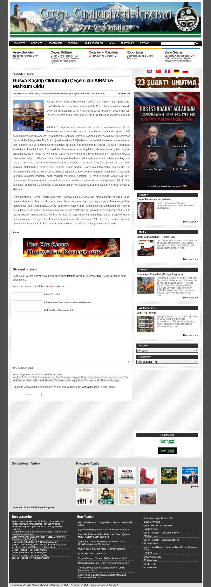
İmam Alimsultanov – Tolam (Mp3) (156, 236)
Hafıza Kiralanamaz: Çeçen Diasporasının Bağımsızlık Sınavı (105, 523)
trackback (72, 276)
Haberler (30, 74)
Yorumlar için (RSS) (80, 585)
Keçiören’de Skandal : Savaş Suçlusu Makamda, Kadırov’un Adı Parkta (102, 576)
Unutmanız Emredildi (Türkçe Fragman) (160, 274)
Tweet (16, 232)
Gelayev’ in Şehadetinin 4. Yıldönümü (30, 542)
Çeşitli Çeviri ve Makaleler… (103, 56)
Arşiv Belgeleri (23, 52)
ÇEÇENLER (36, 43)
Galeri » (143, 194)
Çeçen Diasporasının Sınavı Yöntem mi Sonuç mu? (103, 563)
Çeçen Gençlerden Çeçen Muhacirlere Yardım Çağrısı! (39, 544)
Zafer (56, 542)
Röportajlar (135, 52)
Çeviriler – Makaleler (103, 52)
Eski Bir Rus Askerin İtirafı (25, 558)
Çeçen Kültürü (61, 52)
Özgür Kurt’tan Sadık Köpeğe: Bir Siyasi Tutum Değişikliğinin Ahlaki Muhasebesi (101, 542)
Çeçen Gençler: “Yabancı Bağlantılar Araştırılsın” (102, 558)
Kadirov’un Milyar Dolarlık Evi (157, 518)
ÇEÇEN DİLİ (73, 43)
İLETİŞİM (144, 43)
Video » (143, 269)
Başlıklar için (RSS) (60, 585)
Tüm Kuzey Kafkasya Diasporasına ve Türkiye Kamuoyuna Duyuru (101, 568)
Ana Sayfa (18, 74)
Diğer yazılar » (190, 221)
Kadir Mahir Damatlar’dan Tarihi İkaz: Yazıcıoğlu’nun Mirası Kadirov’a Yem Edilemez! (37, 522)
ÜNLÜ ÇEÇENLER (94, 43)
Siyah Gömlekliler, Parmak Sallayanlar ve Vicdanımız (104, 529)
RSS (99, 276)
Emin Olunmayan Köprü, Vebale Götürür (32, 526)
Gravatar (87, 387)
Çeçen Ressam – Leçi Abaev (154, 199)
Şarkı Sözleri (173, 52)
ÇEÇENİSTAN (55, 43)
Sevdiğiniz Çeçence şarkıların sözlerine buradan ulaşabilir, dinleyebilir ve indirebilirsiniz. (179, 58)
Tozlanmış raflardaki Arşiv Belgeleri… (26, 57)
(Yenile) (195, 486)
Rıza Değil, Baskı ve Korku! (92, 553)
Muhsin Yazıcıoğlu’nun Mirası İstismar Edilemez (101, 548)
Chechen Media (30, 585)
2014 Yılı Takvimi (146, 312)
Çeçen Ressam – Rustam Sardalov (161, 532)
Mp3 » (142, 232)
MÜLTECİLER (127, 43)
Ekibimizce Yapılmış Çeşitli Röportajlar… (140, 57)
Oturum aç (44, 585)
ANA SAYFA (19, 43)
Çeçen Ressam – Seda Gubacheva (161, 540)
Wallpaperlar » (147, 308)
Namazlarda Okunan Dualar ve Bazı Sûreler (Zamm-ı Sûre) (170, 548)
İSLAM (112, 43)
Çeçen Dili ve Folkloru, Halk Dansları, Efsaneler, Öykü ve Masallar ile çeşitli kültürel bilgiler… (65, 59)
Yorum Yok (124, 93)
